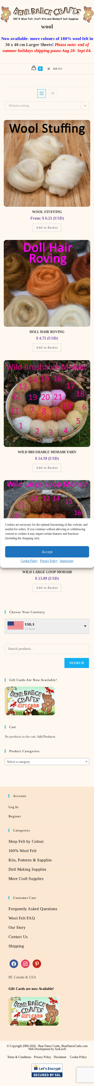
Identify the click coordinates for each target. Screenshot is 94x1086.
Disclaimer (60, 1057)
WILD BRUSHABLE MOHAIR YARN (47, 452)
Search (76, 663)
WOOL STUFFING (47, 212)
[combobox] (47, 761)
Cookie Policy (29, 561)
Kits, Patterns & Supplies (30, 860)
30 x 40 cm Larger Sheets (28, 44)
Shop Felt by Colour (26, 841)
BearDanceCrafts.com (74, 1046)
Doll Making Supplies (27, 869)
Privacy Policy (48, 561)
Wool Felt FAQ (22, 918)
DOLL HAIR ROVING (47, 332)
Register (15, 816)
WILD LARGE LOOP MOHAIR (47, 572)
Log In (14, 807)
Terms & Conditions (19, 1057)
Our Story (17, 927)
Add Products (46, 736)
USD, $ (29, 624)
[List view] (52, 93)
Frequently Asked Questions (33, 909)
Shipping (16, 946)
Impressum (66, 561)
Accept (47, 552)
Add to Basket (47, 227)
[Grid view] (41, 93)
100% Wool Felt (22, 851)
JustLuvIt (60, 1049)
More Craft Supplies (26, 878)
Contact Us (18, 937)
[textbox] (47, 761)
